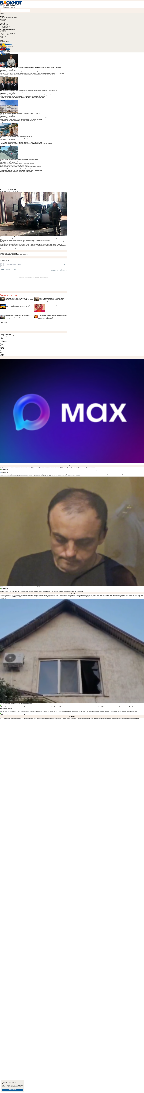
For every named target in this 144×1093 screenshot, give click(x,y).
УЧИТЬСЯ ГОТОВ (8, 46)
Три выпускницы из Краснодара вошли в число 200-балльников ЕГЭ (17, 120)
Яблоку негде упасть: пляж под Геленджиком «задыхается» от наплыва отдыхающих (21, 142)
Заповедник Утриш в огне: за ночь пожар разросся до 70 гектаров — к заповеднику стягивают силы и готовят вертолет (26, 714)
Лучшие (8, 269)
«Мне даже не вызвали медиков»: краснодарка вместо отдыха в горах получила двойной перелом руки (89, 718)
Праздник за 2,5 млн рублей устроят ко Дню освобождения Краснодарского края (78, 467)
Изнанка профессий (5, 53)
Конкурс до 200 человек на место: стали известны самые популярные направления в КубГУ (23, 117)
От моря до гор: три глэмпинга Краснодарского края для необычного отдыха (17, 718)
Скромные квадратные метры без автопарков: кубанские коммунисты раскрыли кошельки (22, 96)
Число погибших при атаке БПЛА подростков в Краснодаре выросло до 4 (17, 703)
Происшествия (3, 190)
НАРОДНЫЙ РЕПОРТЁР (6, 26)
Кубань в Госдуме (4, 76)
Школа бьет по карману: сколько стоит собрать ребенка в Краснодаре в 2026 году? (98, 595)
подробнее (12, 335)
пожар (7, 254)
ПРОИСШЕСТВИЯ (4, 34)
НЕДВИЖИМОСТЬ (4, 27)
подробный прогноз (5, 335)
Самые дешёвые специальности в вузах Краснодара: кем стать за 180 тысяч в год (21, 119)
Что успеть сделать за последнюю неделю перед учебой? (85, 470)
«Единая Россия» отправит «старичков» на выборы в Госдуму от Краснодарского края (22, 97)
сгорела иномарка (13, 254)
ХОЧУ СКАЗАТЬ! (4, 41)
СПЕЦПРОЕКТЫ (4, 36)
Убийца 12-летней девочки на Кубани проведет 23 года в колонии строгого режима (19, 586)
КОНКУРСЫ (3, 20)
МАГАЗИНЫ (8, 51)
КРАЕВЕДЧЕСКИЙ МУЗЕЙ (7, 22)
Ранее (14, 269)
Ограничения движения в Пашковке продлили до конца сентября (125, 718)
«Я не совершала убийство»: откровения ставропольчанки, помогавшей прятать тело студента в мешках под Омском (26, 589)
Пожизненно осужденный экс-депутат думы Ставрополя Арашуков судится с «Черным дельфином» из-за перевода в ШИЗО (27, 711)
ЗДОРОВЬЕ (3, 19)
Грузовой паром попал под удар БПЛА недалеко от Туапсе (31, 475)
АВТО (1, 15)
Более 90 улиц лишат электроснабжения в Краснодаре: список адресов (110, 474)
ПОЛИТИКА (3, 32)
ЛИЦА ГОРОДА (4, 25)
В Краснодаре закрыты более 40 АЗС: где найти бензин (14, 165)
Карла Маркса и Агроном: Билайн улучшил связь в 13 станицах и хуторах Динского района (67, 596)
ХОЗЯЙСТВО (3, 40)
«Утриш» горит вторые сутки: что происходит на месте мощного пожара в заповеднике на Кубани (81, 706)
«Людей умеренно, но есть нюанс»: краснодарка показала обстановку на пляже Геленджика (23, 140)
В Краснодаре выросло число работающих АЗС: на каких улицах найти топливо (20, 166)
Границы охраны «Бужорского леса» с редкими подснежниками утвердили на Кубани (61, 595)
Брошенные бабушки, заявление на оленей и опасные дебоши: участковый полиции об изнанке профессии (27, 72)
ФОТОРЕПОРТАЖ (4, 39)
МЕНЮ (2, 13)
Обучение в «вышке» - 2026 (7, 99)
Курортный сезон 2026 (5, 122)
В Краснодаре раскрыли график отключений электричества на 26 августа (51, 718)
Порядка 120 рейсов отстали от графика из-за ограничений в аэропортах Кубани (66, 591)
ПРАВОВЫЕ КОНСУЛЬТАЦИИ (7, 33)
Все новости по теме (5, 70)
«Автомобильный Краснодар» (10, 248)
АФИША (2, 16)
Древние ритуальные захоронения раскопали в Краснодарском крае (80, 474)
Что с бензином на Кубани (6, 145)
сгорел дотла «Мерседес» (11, 245)
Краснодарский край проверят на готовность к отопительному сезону (16, 467)
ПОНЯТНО (12, 1090)
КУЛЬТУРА (3, 23)
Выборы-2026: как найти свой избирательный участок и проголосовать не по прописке (63, 475)
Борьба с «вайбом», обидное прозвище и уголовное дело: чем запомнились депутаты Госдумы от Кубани (27, 94)
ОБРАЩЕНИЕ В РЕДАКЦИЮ (7, 29)
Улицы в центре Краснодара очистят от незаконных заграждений (46, 467)
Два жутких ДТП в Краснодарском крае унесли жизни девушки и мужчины (94, 711)
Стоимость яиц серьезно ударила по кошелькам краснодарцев (124, 711)
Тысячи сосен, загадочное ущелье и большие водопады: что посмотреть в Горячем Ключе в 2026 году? (26, 143)
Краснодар (3, 254)
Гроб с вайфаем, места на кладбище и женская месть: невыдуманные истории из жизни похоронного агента (27, 74)
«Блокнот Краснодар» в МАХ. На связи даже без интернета (12, 463)
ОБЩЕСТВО (3, 30)
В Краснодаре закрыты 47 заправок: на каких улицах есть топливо (17, 163)
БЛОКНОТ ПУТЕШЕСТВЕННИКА (8, 17)
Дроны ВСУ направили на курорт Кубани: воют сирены (66, 711)
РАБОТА (9, 44)
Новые (2, 269)
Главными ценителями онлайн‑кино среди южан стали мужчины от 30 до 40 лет (112, 589)
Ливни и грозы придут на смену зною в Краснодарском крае (115, 706)
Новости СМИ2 (4, 322)
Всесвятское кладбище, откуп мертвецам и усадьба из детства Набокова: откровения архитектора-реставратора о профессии (32, 73)
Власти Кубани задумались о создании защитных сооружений (35, 591)
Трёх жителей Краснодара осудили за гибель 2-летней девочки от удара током (30, 596)
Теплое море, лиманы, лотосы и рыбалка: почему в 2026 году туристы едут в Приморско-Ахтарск (22, 595)
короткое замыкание (23, 254)
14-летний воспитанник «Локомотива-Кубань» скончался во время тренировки (104, 596)
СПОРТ (2, 37)
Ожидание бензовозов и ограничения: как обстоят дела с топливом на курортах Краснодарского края (72, 589)
